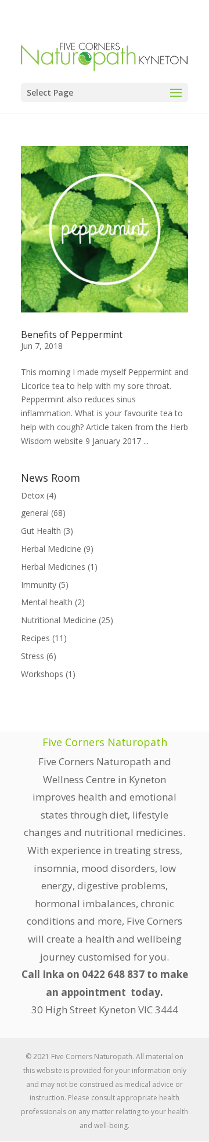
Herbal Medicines (53, 566)
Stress (32, 655)
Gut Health (41, 530)
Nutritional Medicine (58, 619)
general (35, 512)
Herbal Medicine (51, 548)
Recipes (35, 637)
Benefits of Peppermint (71, 334)
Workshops (42, 673)
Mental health (47, 602)
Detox (32, 495)
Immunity (38, 584)
